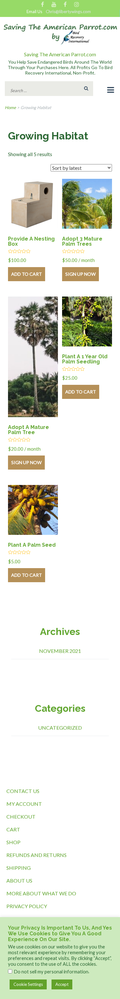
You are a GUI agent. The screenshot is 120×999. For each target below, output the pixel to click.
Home (10, 107)
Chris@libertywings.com (68, 12)
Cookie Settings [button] (28, 984)
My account (24, 804)
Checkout (21, 816)
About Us (19, 880)
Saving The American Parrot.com (60, 54)
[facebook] (42, 5)
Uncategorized (60, 728)
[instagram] (76, 5)
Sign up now (80, 274)
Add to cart (26, 274)
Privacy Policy (26, 906)
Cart (13, 829)
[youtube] (54, 5)
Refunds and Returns (36, 855)
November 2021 (60, 651)
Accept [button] (61, 984)
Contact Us (22, 791)
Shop (13, 842)
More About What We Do (41, 893)
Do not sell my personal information (51, 971)
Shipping (18, 868)
